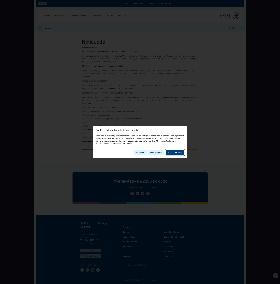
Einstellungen (156, 152)
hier (170, 141)
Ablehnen (140, 152)
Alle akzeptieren (175, 152)
